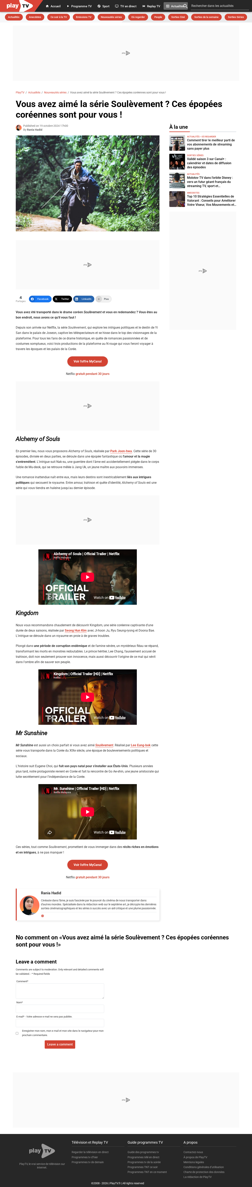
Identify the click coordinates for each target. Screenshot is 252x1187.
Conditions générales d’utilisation (203, 1167)
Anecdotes (35, 17)
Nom (19, 1002)
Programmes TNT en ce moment (147, 1172)
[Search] (185, 6)
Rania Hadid (34, 129)
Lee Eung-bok (140, 745)
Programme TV (81, 6)
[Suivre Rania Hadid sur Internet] (42, 916)
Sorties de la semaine (206, 17)
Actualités (177, 6)
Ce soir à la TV (59, 17)
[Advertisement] (126, 53)
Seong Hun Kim (76, 630)
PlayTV (20, 92)
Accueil (55, 6)
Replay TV (153, 6)
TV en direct (127, 6)
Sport (106, 6)
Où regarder (138, 17)
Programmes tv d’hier (85, 1157)
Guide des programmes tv (143, 1152)
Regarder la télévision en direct (90, 1152)
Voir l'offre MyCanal (88, 361)
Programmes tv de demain (88, 1162)
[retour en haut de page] (242, 1165)
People (158, 17)
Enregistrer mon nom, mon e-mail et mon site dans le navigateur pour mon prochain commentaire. (63, 1033)
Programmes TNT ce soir (143, 1167)
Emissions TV (83, 17)
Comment (22, 981)
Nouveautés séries (111, 17)
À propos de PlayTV (195, 1157)
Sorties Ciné (178, 17)
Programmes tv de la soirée (144, 1162)
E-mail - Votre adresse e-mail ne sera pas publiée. (44, 1016)
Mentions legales (193, 1162)
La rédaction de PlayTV (197, 1177)
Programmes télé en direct (143, 1157)
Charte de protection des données (203, 1172)
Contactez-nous (193, 1152)
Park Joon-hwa (121, 451)
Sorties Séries (236, 17)
